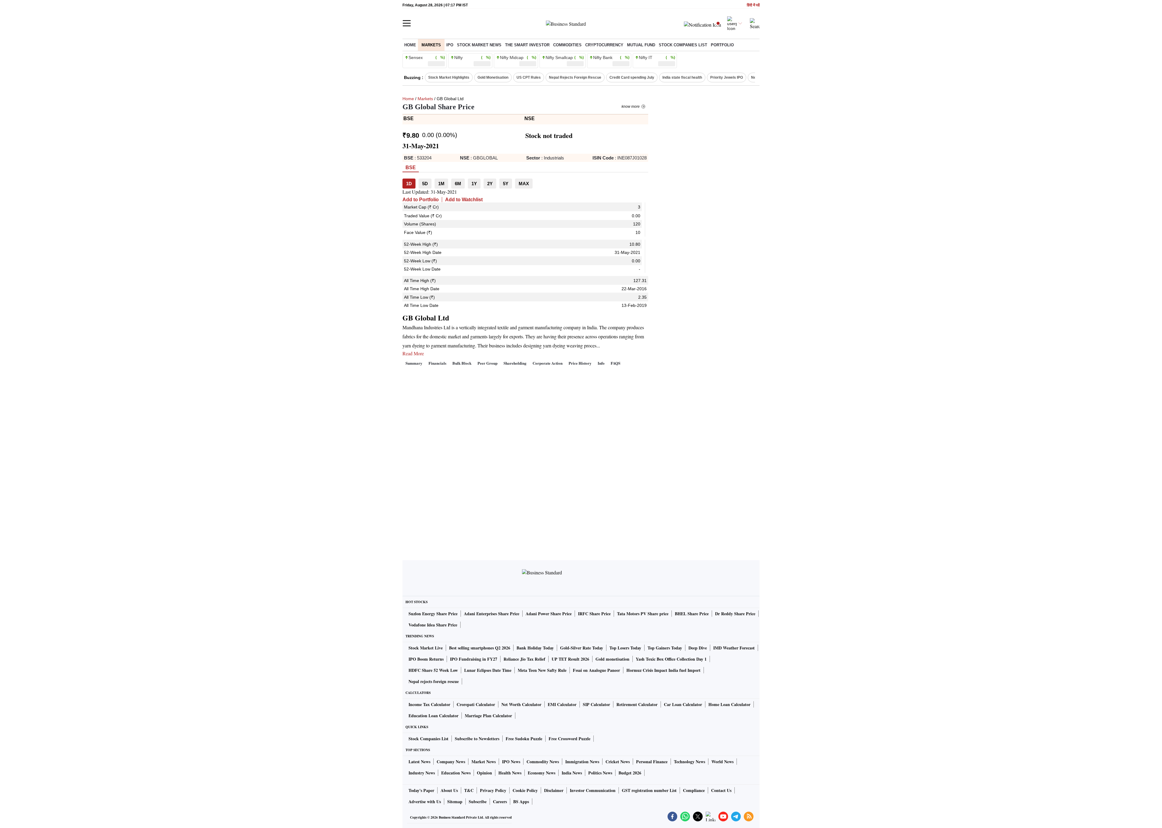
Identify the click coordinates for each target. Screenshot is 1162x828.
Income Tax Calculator (429, 704)
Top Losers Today (625, 648)
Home (410, 45)
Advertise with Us (425, 801)
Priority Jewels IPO (726, 77)
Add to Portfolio (420, 199)
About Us (449, 790)
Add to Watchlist (464, 199)
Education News (456, 773)
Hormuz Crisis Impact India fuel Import (663, 670)
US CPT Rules (529, 77)
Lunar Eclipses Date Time (487, 670)
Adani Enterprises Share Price (491, 613)
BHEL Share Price (692, 613)
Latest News (419, 761)
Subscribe (478, 801)
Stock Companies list (683, 45)
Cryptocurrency (604, 45)
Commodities (567, 45)
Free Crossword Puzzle (569, 738)
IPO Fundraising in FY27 (473, 659)
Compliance (694, 790)
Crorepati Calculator (476, 704)
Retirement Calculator (637, 704)
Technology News (689, 761)
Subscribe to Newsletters (477, 738)
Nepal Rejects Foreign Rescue (575, 77)
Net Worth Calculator (521, 704)
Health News (509, 773)
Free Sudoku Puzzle (524, 738)
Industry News (422, 773)
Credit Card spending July (631, 77)
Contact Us (721, 790)
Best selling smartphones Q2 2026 (479, 648)
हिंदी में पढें (753, 5)
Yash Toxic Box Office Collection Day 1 (671, 659)
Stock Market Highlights (448, 77)
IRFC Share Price (594, 613)
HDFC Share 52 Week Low (433, 670)
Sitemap (454, 801)
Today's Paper (421, 790)
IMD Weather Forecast (734, 648)
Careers (500, 801)
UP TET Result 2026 (570, 659)
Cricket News (618, 761)
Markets (431, 45)
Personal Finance (652, 761)
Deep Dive (697, 648)
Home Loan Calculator (729, 704)
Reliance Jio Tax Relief (524, 659)
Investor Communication (592, 790)
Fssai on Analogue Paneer (596, 670)
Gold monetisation (612, 659)
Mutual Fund (641, 45)
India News (572, 773)
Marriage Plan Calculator (488, 715)
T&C (469, 790)
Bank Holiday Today (535, 648)
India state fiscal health (682, 77)
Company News (451, 761)
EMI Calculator (562, 704)
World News (722, 761)
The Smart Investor (527, 45)
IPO (449, 45)
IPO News (511, 761)
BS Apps (521, 801)
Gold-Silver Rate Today (581, 648)
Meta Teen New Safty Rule (542, 670)
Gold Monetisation (493, 77)
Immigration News (582, 761)
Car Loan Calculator (683, 704)
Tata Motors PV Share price (642, 613)
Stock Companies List (428, 738)
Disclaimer (553, 790)
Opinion (484, 773)
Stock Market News (479, 45)
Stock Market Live (426, 648)
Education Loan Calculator (433, 715)
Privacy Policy (493, 790)
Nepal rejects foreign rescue (434, 681)
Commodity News (543, 761)
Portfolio (722, 45)
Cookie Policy (525, 790)
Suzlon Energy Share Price (433, 613)
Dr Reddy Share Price (735, 613)
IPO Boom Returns (426, 659)
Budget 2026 (630, 773)
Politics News (600, 773)
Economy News (541, 773)
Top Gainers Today (665, 648)
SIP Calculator (596, 704)
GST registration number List (649, 790)
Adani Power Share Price (549, 613)
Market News (483, 761)
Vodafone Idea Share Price (433, 625)
